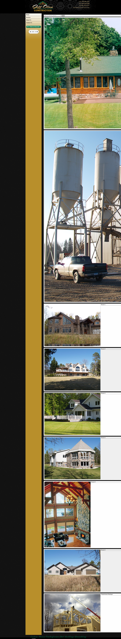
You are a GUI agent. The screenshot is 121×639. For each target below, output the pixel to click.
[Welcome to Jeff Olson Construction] (43, 11)
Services (28, 17)
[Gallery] (33, 27)
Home (27, 14)
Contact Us (29, 22)
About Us (28, 20)
